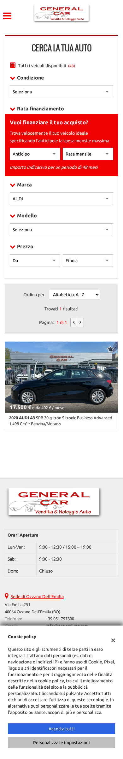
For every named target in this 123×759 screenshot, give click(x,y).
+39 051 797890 (60, 618)
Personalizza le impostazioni (61, 742)
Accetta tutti (62, 728)
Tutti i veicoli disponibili (46, 65)
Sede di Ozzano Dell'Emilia (37, 596)
